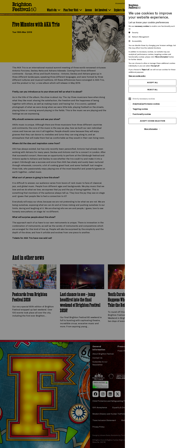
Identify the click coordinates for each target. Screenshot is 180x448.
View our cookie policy (137, 76)
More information (151, 129)
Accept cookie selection (152, 121)
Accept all (152, 82)
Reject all (152, 89)
